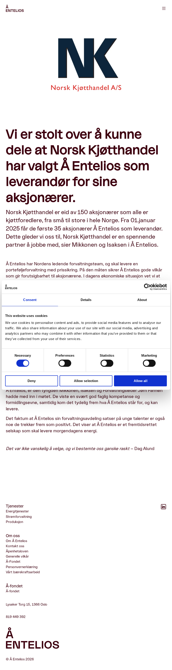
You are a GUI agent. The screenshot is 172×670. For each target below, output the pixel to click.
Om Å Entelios (16, 541)
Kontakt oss (15, 546)
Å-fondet (12, 591)
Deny (32, 381)
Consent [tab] (30, 300)
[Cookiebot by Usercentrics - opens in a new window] (147, 286)
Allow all (140, 381)
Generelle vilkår (17, 556)
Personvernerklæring (22, 567)
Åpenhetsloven (17, 551)
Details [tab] (86, 300)
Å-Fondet (13, 561)
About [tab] (142, 300)
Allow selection (86, 381)
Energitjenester (17, 511)
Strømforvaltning (19, 516)
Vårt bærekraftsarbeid (23, 572)
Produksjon (14, 522)
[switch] (64, 363)
